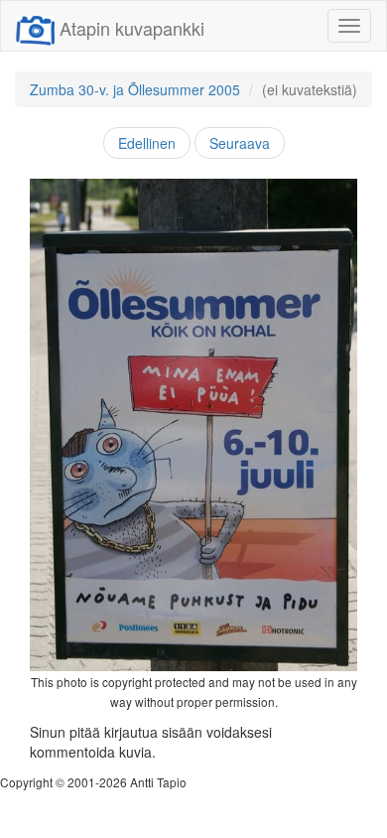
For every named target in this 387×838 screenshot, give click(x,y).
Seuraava (239, 143)
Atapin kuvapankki (132, 28)
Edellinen (147, 143)
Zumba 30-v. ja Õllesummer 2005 (135, 89)
